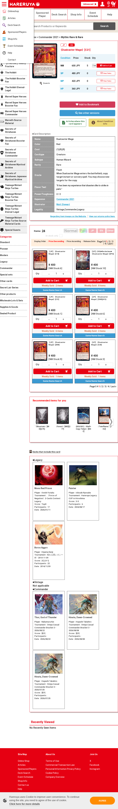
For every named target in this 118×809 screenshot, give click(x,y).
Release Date (89, 241)
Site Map (22, 754)
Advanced (88, 4)
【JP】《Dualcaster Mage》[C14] (57, 252)
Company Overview (55, 777)
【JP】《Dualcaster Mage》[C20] (99, 343)
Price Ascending (74, 241)
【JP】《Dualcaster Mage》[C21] (57, 298)
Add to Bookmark (89, 104)
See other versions (88, 113)
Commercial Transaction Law (60, 765)
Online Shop (24, 761)
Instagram (95, 769)
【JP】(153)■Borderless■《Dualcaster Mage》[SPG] (102, 252)
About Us (50, 754)
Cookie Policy (52, 773)
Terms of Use (52, 761)
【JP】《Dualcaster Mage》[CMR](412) (99, 298)
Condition (65, 58)
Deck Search (14, 25)
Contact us (23, 785)
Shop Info (12, 39)
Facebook (94, 765)
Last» (110, 243)
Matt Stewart (63, 204)
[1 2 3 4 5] (94, 65)
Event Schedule (15, 46)
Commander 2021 (65, 199)
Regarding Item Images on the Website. (68, 216)
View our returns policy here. (102, 216)
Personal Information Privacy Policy (63, 769)
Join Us (94, 754)
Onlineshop (13, 11)
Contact (12, 60)
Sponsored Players (17, 32)
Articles (12, 18)
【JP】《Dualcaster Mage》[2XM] (57, 343)
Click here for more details (24, 804)
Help (10, 53)
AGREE (102, 800)
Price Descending (56, 241)
